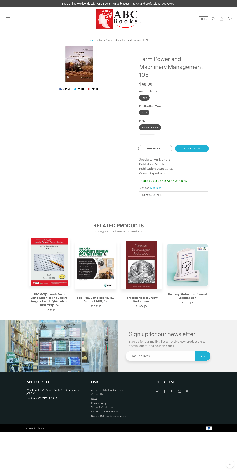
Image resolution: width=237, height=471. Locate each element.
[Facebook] (165, 391)
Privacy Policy (98, 403)
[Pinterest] (172, 391)
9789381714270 (150, 127)
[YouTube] (187, 391)
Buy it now (192, 148)
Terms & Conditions (102, 407)
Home (92, 40)
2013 (144, 112)
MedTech (155, 188)
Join (202, 355)
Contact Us (97, 394)
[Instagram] (179, 391)
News (94, 398)
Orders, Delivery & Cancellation (108, 415)
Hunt (144, 97)
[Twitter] (157, 391)
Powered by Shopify (34, 427)
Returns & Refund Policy (104, 411)
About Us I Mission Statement (107, 390)
